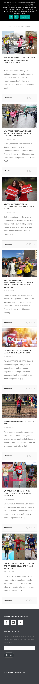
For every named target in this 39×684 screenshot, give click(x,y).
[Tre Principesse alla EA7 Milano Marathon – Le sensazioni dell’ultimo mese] (19, 42)
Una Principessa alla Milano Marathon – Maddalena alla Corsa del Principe (17, 133)
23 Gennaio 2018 (9, 427)
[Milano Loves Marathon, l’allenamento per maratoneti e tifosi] (19, 189)
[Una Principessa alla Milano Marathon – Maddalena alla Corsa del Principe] (19, 115)
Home (9, 26)
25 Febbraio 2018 (9, 212)
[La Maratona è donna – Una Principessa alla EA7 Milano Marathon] (19, 474)
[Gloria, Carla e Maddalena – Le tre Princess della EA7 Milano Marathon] (19, 547)
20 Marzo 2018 (8, 66)
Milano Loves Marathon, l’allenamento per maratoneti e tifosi (19, 206)
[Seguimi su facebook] (6, 622)
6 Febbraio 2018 (9, 290)
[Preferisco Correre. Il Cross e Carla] (19, 406)
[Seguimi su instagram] (13, 622)
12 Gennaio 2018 (9, 499)
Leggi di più (25, 17)
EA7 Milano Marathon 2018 (22, 26)
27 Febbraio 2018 (9, 139)
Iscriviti (9, 655)
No (16, 17)
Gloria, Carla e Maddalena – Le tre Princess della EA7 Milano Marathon (19, 566)
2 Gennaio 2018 (9, 572)
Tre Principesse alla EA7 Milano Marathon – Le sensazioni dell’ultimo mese (19, 60)
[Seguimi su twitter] (20, 622)
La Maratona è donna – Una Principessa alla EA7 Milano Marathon (17, 493)
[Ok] (36, 10)
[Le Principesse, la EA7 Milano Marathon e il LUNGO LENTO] (19, 338)
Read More (8, 97)
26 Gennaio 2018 (9, 356)
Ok (11, 17)
